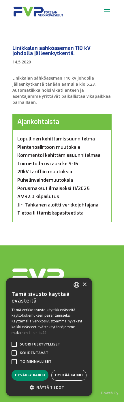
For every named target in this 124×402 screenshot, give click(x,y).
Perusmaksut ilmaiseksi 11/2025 (53, 188)
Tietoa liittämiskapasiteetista (50, 213)
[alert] (49, 337)
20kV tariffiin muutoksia (44, 172)
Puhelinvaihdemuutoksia (45, 180)
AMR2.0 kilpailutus (38, 197)
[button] (49, 387)
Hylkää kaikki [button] (69, 375)
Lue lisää (39, 332)
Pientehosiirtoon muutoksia (48, 147)
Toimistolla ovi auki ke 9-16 (47, 164)
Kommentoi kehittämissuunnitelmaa (58, 155)
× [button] (84, 284)
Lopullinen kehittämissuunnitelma (56, 139)
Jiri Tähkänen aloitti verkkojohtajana (57, 205)
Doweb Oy (109, 392)
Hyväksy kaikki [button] (30, 375)
